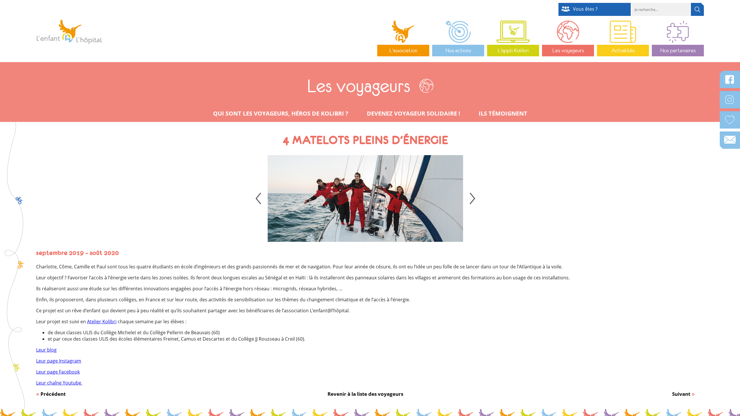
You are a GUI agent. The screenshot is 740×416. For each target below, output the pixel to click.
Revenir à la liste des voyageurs (365, 394)
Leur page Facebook (58, 372)
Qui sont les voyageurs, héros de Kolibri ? (280, 113)
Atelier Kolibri (101, 321)
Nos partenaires (678, 50)
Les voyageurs (568, 50)
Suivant (681, 394)
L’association (403, 50)
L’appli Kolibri (513, 50)
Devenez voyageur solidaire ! (413, 113)
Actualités (623, 50)
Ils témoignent (503, 113)
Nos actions (458, 50)
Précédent (53, 394)
